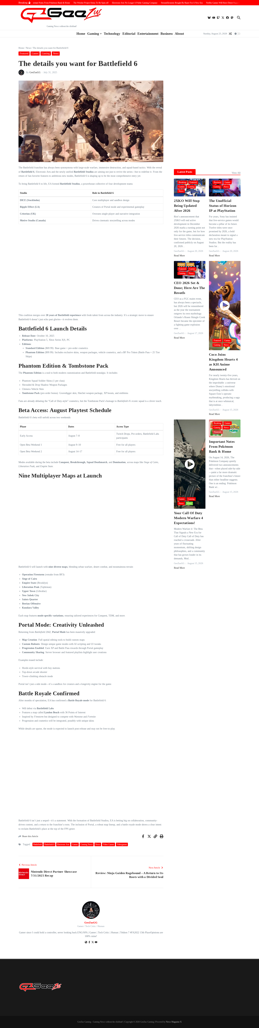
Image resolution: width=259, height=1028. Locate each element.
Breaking (182, 182)
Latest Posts (184, 171)
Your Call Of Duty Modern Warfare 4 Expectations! (188, 518)
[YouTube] (96, 942)
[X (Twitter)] (92, 942)
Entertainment (147, 33)
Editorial (128, 33)
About (179, 33)
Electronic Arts (63, 844)
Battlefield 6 (49, 844)
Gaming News (87, 844)
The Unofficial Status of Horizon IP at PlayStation (222, 205)
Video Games (108, 844)
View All (236, 173)
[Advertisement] (207, 139)
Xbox (189, 503)
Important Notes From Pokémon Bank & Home (222, 446)
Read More (179, 255)
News (28, 48)
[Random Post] (230, 33)
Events (190, 264)
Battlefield (37, 844)
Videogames (122, 844)
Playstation (218, 191)
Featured (24, 53)
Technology (112, 33)
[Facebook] (89, 942)
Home (80, 33)
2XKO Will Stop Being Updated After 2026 (187, 205)
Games (35, 53)
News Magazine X (174, 1022)
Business (167, 33)
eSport (181, 264)
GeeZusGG (35, 72)
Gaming (93, 33)
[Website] (86, 942)
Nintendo (217, 432)
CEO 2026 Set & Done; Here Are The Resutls (189, 288)
